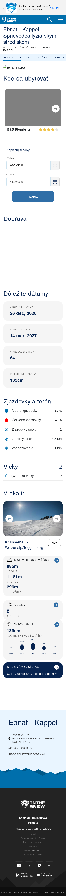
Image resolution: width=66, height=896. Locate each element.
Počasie (44, 57)
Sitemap (33, 846)
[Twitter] (29, 865)
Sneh (30, 57)
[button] (49, 19)
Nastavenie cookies (33, 854)
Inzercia (33, 823)
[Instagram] (39, 865)
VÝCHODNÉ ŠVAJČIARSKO (21, 47)
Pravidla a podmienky (33, 842)
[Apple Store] (44, 875)
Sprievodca (12, 57)
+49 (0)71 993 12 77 (20, 747)
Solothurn (51, 673)
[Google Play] (24, 875)
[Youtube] (19, 865)
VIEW (54, 542)
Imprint (33, 834)
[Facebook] (49, 865)
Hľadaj (33, 196)
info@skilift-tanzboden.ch (27, 754)
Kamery (60, 57)
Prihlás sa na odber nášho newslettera (33, 828)
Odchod (10, 174)
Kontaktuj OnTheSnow (33, 818)
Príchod (10, 157)
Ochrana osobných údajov (33, 838)
